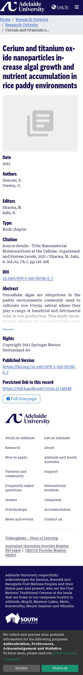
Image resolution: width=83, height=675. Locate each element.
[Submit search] (48, 7)
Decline (21, 668)
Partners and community (15, 474)
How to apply (16, 457)
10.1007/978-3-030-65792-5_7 (28, 278)
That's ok (60, 668)
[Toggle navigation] (77, 7)
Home (5, 19)
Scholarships (16, 509)
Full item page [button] (23, 399)
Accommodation (57, 509)
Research (12, 447)
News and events (19, 519)
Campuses (52, 500)
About (49, 447)
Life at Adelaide (57, 438)
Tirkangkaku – (31, 538)
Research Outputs (32, 19)
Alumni (11, 500)
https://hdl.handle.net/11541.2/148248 (37, 389)
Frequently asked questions (19, 488)
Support (51, 471)
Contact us (53, 519)
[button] (53, 7)
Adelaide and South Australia (60, 460)
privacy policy (64, 653)
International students (55, 488)
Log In (63, 7)
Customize (11, 659)
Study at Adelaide (20, 438)
